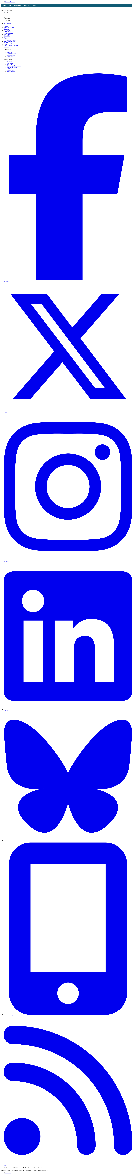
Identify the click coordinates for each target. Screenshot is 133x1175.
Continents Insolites (8, 33)
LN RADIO (7, 36)
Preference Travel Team (9, 41)
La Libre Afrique (8, 31)
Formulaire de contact (12, 53)
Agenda (6, 38)
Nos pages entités (11, 71)
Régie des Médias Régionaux (11, 45)
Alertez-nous (10, 56)
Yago (5, 37)
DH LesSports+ (7, 23)
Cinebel (5, 24)
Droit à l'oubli (10, 64)
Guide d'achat (10, 70)
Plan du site (9, 68)
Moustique (6, 29)
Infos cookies (10, 63)
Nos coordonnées (11, 55)
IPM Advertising (8, 43)
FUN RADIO (7, 34)
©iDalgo (2, 9)
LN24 (5, 44)
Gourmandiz (7, 30)
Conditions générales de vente (14, 66)
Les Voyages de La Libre (10, 40)
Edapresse (6, 47)
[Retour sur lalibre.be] (66, 2)
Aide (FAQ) (10, 52)
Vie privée (9, 61)
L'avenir (6, 26)
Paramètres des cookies (12, 67)
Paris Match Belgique (9, 27)
